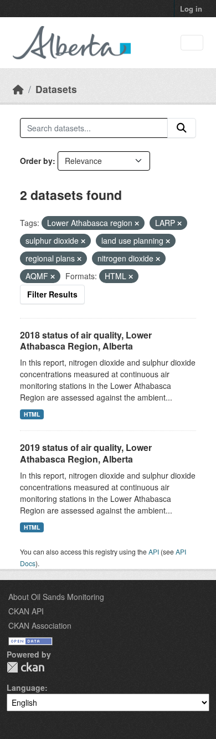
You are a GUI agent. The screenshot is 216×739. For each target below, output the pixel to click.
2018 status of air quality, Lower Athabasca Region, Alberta (86, 341)
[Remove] (137, 223)
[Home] (18, 89)
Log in (191, 8)
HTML (32, 414)
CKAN (25, 667)
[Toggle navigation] (192, 43)
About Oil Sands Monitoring (56, 596)
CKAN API (26, 611)
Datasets (56, 89)
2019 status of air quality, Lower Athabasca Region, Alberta (86, 453)
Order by (36, 160)
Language (26, 687)
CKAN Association (39, 625)
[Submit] (181, 128)
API (153, 551)
